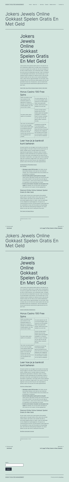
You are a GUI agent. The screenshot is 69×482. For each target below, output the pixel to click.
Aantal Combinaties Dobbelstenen (27, 309)
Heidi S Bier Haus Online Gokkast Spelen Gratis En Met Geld (33, 88)
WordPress (61, 477)
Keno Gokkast (23, 166)
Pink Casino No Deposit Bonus (27, 211)
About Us (35, 4)
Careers (46, 4)
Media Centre (53, 4)
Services (42, 4)
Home (30, 4)
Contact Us (61, 4)
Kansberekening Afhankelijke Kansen (28, 164)
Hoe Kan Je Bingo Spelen (26, 386)
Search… (7, 462)
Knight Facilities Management (14, 4)
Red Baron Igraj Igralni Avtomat (27, 431)
